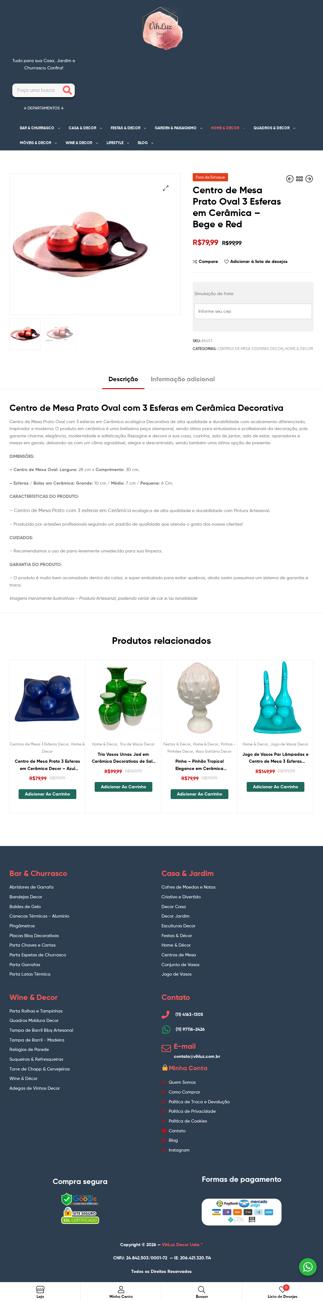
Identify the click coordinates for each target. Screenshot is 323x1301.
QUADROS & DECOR (272, 127)
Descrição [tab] (123, 379)
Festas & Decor (177, 744)
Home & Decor (299, 348)
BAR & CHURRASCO (37, 127)
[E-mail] (166, 1048)
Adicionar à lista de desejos (259, 261)
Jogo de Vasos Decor (289, 744)
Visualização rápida (63, 701)
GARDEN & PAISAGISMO (176, 127)
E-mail (185, 1046)
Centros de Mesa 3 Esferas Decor (250, 348)
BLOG (143, 142)
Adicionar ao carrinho (47, 794)
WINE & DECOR (79, 142)
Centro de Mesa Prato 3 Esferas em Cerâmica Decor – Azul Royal (47, 765)
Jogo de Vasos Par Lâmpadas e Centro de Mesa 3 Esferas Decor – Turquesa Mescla (275, 758)
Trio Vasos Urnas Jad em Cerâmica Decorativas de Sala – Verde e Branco (123, 758)
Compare (208, 261)
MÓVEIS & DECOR (35, 142)
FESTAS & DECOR (125, 127)
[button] (166, 188)
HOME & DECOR (225, 127)
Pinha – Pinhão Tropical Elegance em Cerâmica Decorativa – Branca (199, 765)
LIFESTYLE (115, 142)
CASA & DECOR (82, 127)
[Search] (67, 90)
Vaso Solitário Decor (214, 751)
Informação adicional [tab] (183, 379)
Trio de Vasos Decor (137, 744)
